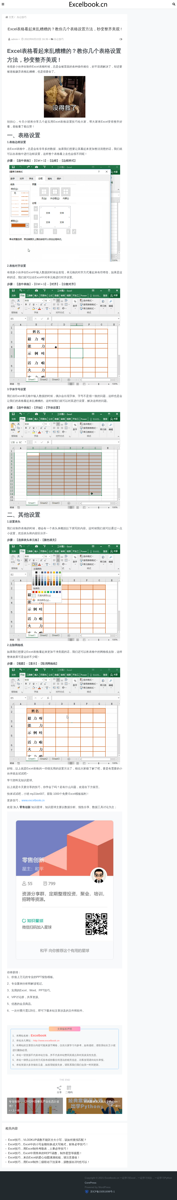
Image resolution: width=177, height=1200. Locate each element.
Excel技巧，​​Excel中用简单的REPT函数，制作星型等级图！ (45, 1153)
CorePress (90, 1182)
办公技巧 (21, 17)
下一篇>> (115, 1105)
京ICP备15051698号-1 (102, 1191)
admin (15, 39)
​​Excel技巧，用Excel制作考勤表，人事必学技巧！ (38, 1148)
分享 (59, 1092)
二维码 (69, 1092)
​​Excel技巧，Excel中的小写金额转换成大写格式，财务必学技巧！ (48, 1144)
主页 (11, 17)
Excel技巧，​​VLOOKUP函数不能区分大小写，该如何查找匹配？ (47, 1139)
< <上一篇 (14, 1110)
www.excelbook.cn (33, 800)
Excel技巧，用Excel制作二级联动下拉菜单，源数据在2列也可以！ (49, 1162)
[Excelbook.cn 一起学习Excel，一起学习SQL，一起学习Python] (88, 4)
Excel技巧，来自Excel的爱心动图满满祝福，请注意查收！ (44, 1157)
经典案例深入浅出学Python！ (102, 1101)
